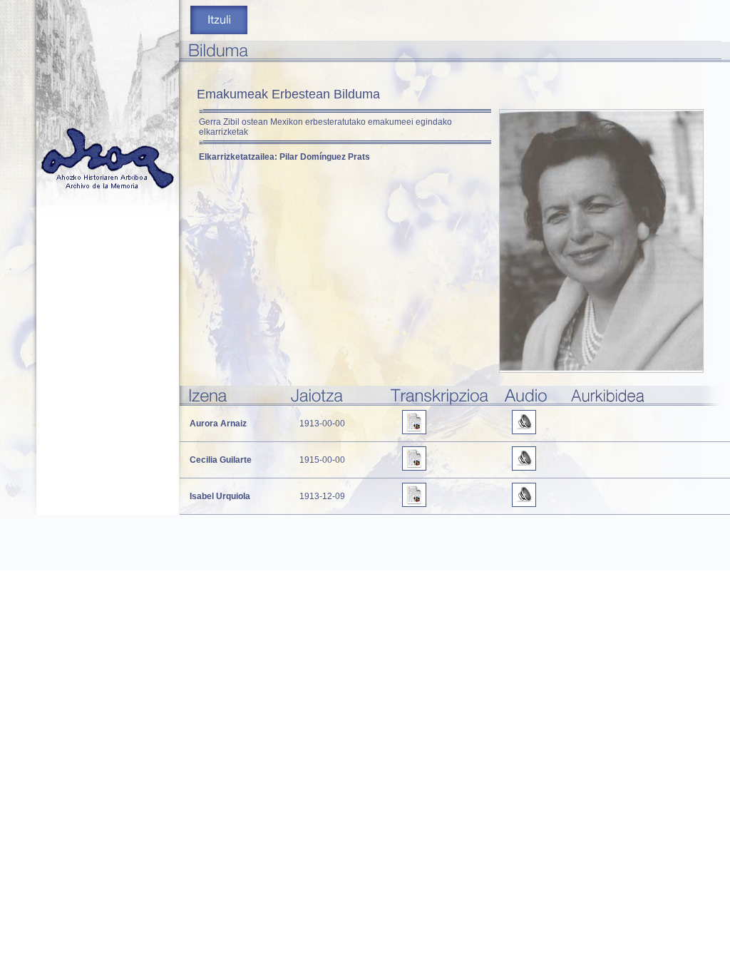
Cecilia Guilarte (221, 460)
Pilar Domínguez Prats (324, 157)
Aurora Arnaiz (218, 424)
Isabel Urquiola (220, 496)
